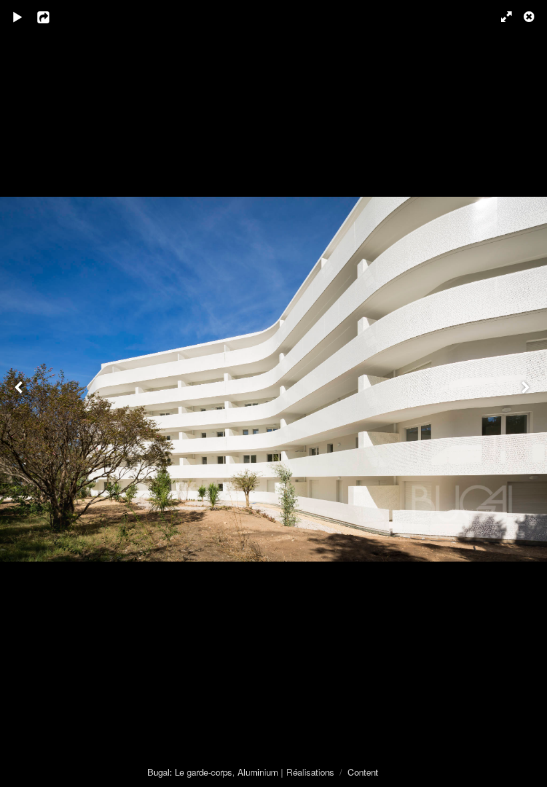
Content (363, 772)
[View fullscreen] (500, 16)
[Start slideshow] (18, 16)
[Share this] (52, 16)
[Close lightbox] (530, 16)
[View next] (527, 393)
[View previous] (20, 393)
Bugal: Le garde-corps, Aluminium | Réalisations (240, 772)
